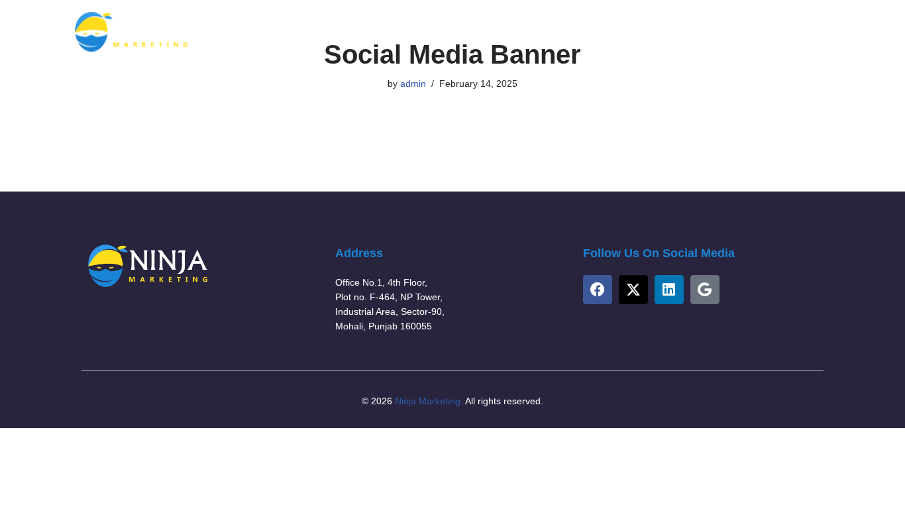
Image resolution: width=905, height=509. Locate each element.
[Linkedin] (669, 289)
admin (413, 83)
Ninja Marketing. (429, 401)
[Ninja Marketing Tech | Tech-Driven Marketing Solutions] (131, 32)
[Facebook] (597, 289)
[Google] (704, 289)
